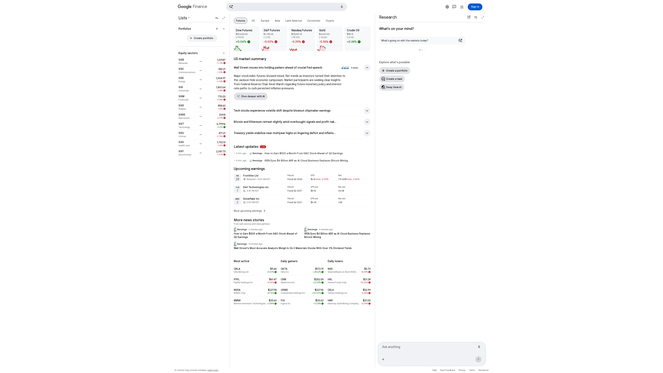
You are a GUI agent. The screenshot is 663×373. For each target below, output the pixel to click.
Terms (472, 370)
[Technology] (188, 125)
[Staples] (188, 107)
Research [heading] (388, 17)
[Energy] (188, 79)
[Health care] (188, 143)
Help (434, 370)
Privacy (462, 370)
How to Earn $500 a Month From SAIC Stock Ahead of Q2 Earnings (304, 153)
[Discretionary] (188, 153)
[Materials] (188, 61)
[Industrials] (188, 88)
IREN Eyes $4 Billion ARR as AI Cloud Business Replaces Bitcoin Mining (306, 160)
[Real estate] (188, 116)
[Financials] (188, 98)
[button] (286, 7)
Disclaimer (483, 370)
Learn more (212, 370)
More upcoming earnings (250, 210)
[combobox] (429, 348)
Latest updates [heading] (249, 147)
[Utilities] (188, 134)
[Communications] (188, 70)
